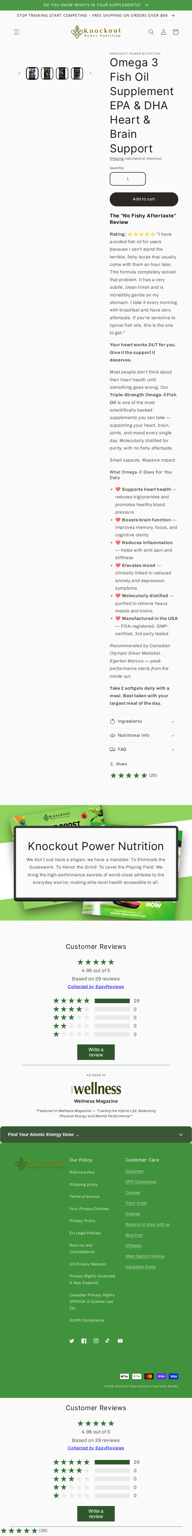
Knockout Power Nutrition (132, 1386)
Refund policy (82, 1172)
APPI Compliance (141, 1182)
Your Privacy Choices (89, 1209)
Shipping (117, 158)
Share (121, 764)
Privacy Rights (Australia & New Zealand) (92, 1279)
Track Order (136, 1203)
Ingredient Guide (141, 1267)
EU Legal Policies (85, 1233)
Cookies (133, 1192)
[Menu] (16, 32)
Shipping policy (84, 1184)
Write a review (96, 1052)
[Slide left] (19, 73)
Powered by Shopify (164, 1386)
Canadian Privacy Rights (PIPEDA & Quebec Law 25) (92, 1301)
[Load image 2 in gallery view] (47, 73)
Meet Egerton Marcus (145, 1256)
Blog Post (134, 1235)
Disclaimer (135, 1171)
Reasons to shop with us (148, 1224)
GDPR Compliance (87, 1320)
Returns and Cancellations (82, 1248)
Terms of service (85, 1196)
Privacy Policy (82, 1221)
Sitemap (133, 1214)
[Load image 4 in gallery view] (77, 73)
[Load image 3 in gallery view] (62, 73)
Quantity (117, 168)
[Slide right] (90, 73)
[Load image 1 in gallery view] (32, 73)
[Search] (151, 32)
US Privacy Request (88, 1264)
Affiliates (134, 1245)
